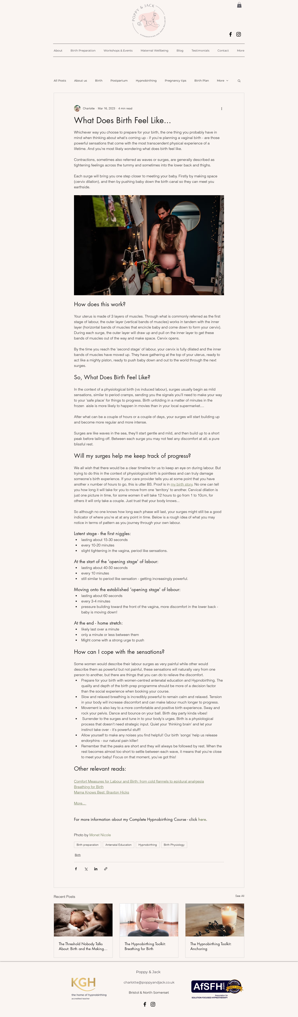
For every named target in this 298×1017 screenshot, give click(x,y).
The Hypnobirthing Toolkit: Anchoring (210, 946)
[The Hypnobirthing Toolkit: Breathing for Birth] (149, 920)
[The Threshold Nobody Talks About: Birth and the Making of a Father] (83, 920)
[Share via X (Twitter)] (86, 869)
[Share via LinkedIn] (96, 869)
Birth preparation (88, 845)
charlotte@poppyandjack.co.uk (149, 982)
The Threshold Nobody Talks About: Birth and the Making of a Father (81, 946)
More (220, 80)
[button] (239, 5)
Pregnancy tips (175, 80)
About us (80, 80)
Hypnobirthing (146, 80)
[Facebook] (230, 34)
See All (239, 896)
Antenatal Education (118, 845)
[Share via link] (106, 869)
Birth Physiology (174, 845)
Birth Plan (201, 80)
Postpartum (119, 80)
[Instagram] (239, 34)
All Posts (60, 80)
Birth (98, 80)
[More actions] (221, 108)
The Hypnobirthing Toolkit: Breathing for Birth (145, 946)
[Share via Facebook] (76, 869)
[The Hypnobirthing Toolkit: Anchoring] (214, 920)
